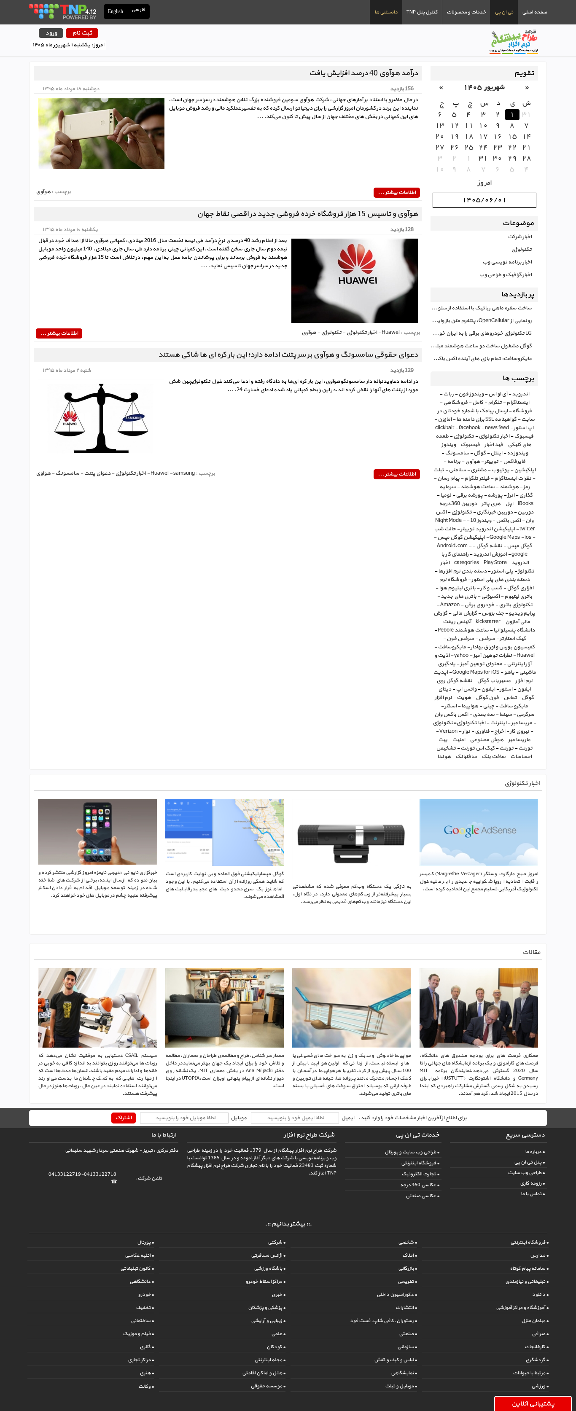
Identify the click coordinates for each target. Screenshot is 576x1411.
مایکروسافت (452, 647)
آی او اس (497, 394)
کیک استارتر (513, 638)
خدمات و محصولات (466, 12)
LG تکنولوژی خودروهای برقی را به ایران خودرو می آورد (481, 333)
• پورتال (145, 1242)
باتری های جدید (458, 596)
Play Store (495, 563)
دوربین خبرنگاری (494, 512)
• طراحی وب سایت (526, 1173)
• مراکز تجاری (141, 1360)
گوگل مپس (519, 546)
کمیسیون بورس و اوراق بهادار (503, 647)
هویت (464, 697)
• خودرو (146, 1294)
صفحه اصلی (534, 12)
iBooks (525, 504)
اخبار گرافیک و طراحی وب (505, 275)
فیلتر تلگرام (477, 478)
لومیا (445, 495)
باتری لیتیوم (518, 596)
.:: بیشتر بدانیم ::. (288, 1224)
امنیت (458, 740)
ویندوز (448, 445)
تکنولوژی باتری (516, 605)
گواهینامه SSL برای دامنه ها (486, 419)
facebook (469, 428)
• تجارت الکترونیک (420, 1174)
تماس (510, 697)
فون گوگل (487, 697)
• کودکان (275, 1347)
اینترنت (498, 723)
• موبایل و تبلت (401, 1386)
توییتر (491, 461)
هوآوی (472, 461)
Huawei (526, 655)
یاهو (509, 672)
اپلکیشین (525, 470)
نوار (466, 731)
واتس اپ (466, 689)
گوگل (480, 453)
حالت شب (445, 529)
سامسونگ (457, 453)
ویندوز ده (517, 453)
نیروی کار (519, 731)
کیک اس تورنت (477, 748)
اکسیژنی (490, 596)
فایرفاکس (514, 461)
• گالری (147, 1347)
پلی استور (502, 571)
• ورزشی (540, 1386)
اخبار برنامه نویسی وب (507, 262)
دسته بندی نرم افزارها (462, 571)
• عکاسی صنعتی (422, 1196)
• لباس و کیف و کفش (395, 1360)
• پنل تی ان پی (529, 1162)
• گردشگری (537, 1360)
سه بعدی (484, 714)
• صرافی (540, 1334)
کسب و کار (491, 588)
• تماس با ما (533, 1194)
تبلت (438, 470)
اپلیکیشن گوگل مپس (461, 537)
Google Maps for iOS (475, 672)
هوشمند (509, 487)
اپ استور (523, 428)
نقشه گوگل (489, 546)
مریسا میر (521, 723)
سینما (505, 714)
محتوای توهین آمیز (481, 664)
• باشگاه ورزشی (269, 1268)
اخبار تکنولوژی (494, 436)
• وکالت (146, 1386)
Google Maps (505, 537)
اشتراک (124, 1118)
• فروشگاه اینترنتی (420, 1163)
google (519, 554)
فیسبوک (470, 445)
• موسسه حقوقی (267, 1386)
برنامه (453, 461)
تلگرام (495, 402)
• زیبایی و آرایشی (268, 1321)
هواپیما (469, 706)
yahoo (461, 655)
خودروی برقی (479, 605)
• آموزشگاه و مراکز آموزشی (522, 1308)
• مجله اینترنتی (269, 1360)
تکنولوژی (521, 249)
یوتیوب (500, 470)
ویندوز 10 (480, 520)
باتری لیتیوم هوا (457, 588)
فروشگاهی (455, 402)
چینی (488, 706)
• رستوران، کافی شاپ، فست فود (383, 1321)
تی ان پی (504, 12)
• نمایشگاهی (404, 1373)
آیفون (488, 689)
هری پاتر (491, 504)
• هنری (147, 1373)
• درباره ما (535, 1152)
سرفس (487, 638)
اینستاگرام (517, 402)
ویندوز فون (471, 394)
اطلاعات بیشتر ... (397, 192)
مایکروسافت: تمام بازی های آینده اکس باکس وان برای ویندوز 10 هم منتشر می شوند (481, 359)
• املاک (409, 1255)
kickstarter (488, 622)
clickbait (444, 428)
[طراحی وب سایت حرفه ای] (62, 11)
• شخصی (407, 1242)
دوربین (525, 512)
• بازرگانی (407, 1268)
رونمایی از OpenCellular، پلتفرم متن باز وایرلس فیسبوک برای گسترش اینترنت (481, 321)
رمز (526, 487)
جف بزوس (493, 613)
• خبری (278, 1294)
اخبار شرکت (520, 237)
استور (506, 689)
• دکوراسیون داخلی (397, 1294)
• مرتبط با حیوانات (531, 1373)
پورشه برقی (469, 495)
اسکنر (450, 706)
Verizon (448, 731)
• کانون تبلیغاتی (137, 1268)
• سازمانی (407, 1347)
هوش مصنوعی (486, 740)
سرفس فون (460, 638)
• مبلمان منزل (535, 1321)
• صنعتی (408, 1334)
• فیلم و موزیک (138, 1334)
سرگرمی (525, 714)
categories (466, 563)
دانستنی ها (386, 12)
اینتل (496, 453)
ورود (51, 33)
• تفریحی (407, 1281)
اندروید (520, 394)
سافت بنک (494, 757)
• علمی (278, 1334)
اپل (509, 504)
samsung (184, 473)
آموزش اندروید (490, 554)
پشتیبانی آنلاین (532, 1404)
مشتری (479, 470)
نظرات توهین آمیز (492, 655)
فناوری (482, 731)
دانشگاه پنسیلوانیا (514, 630)
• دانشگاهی (141, 1281)
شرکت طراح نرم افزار (309, 1135)
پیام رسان (448, 478)
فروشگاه (522, 411)
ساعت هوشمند (477, 487)
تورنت (506, 748)
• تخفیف (145, 1308)
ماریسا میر (519, 740)
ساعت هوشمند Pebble (463, 630)
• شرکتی (276, 1242)
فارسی (138, 10)
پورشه (495, 495)
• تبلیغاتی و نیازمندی (527, 1281)
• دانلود (540, 1294)
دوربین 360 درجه (458, 504)
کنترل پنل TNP (422, 12)
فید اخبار (493, 445)
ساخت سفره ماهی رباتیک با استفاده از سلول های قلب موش (481, 308)
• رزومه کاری (532, 1183)
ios (528, 537)
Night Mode (448, 520)
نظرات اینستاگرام (512, 478)
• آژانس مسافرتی (268, 1255)
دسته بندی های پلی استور (500, 579)
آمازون (445, 419)
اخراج (499, 731)
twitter (527, 529)
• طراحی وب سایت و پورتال (412, 1152)
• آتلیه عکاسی (139, 1255)
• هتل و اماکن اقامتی (263, 1373)
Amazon (450, 605)
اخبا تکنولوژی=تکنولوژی (459, 723)
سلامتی (457, 470)
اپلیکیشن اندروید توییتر (487, 529)
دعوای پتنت (97, 473)
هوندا (444, 757)
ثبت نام (82, 33)
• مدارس (539, 1255)
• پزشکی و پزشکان (266, 1308)
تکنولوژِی (461, 512)
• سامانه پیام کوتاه (529, 1268)
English (115, 11)
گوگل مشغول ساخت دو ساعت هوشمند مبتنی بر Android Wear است (481, 346)
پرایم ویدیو (522, 613)
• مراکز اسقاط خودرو (265, 1281)
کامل (477, 402)
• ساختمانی (142, 1321)
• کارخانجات (537, 1347)
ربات (448, 394)
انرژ (510, 495)
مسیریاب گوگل (494, 681)
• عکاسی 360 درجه (419, 1185)
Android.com (452, 546)
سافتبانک (466, 757)
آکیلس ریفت (457, 622)
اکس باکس (508, 520)
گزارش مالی (464, 613)
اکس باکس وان (451, 714)
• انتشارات (406, 1308)
